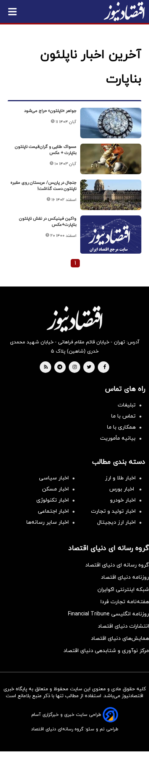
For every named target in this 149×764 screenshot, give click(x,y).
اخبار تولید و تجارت (113, 511)
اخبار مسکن (55, 489)
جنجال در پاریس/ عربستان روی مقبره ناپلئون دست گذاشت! (43, 186)
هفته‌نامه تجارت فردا (124, 601)
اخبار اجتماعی (53, 511)
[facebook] (104, 367)
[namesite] (124, 11)
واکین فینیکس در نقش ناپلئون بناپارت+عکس (47, 221)
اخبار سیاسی (54, 478)
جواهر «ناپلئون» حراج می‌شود (50, 111)
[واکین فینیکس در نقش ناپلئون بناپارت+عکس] (110, 238)
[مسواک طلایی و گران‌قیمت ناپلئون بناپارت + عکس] (110, 159)
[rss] (46, 367)
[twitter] (89, 367)
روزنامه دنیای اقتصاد (125, 577)
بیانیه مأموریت (118, 438)
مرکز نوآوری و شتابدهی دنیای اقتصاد (106, 650)
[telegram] (59, 367)
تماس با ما (123, 416)
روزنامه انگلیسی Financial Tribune (108, 614)
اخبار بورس (122, 489)
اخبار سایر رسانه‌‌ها (47, 522)
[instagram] (75, 367)
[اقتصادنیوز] (74, 319)
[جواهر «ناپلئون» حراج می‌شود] (110, 123)
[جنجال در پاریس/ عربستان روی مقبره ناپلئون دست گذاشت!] (110, 195)
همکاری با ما (121, 427)
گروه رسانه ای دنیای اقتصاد (117, 565)
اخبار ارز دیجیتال (116, 522)
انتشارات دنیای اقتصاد (123, 626)
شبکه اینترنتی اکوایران (123, 589)
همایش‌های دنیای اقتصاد (120, 638)
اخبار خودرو (123, 500)
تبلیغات (127, 405)
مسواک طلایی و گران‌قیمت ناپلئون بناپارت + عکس (45, 150)
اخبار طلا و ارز (120, 478)
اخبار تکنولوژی (52, 500)
